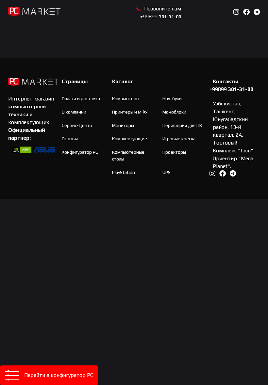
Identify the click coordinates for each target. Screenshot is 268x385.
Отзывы (70, 138)
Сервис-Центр (77, 125)
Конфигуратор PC (80, 152)
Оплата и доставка (81, 98)
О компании (74, 112)
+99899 (160, 16)
